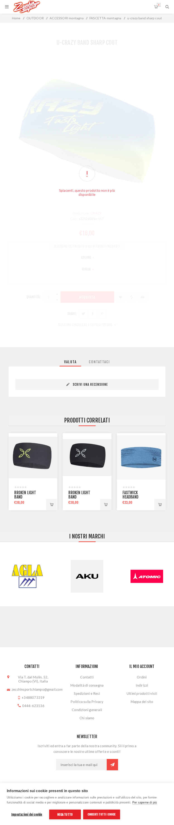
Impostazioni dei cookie (26, 814)
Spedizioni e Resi (87, 693)
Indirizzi (142, 685)
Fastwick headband (130, 494)
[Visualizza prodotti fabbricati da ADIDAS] (147, 576)
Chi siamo (87, 718)
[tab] (70, 361)
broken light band (25, 494)
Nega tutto (64, 814)
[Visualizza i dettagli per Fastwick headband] (141, 457)
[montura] (33, 457)
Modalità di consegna (87, 685)
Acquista (51, 504)
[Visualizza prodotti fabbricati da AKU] (27, 576)
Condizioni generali (87, 710)
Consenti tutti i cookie (102, 814)
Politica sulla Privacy (86, 702)
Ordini (142, 677)
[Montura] (87, 457)
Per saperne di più (144, 802)
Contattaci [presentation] (99, 362)
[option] (33, 471)
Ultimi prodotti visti (142, 693)
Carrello (158, 5)
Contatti (87, 677)
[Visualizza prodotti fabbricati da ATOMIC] (87, 576)
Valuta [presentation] (70, 362)
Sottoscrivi (112, 764)
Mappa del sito (141, 702)
